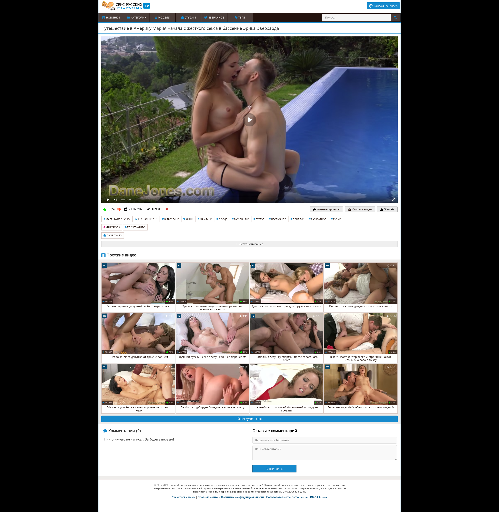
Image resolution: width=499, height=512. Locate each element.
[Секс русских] (125, 6)
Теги (241, 17)
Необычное (277, 219)
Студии (190, 17)
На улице (205, 219)
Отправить (274, 468)
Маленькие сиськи (117, 219)
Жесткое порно (147, 219)
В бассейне (170, 219)
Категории (138, 17)
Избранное (215, 17)
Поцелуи (297, 219)
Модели (163, 17)
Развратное (317, 219)
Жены (189, 219)
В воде (221, 219)
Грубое (258, 219)
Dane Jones (114, 235)
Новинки (112, 17)
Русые (336, 219)
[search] (395, 17)
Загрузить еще (251, 418)
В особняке (240, 219)
